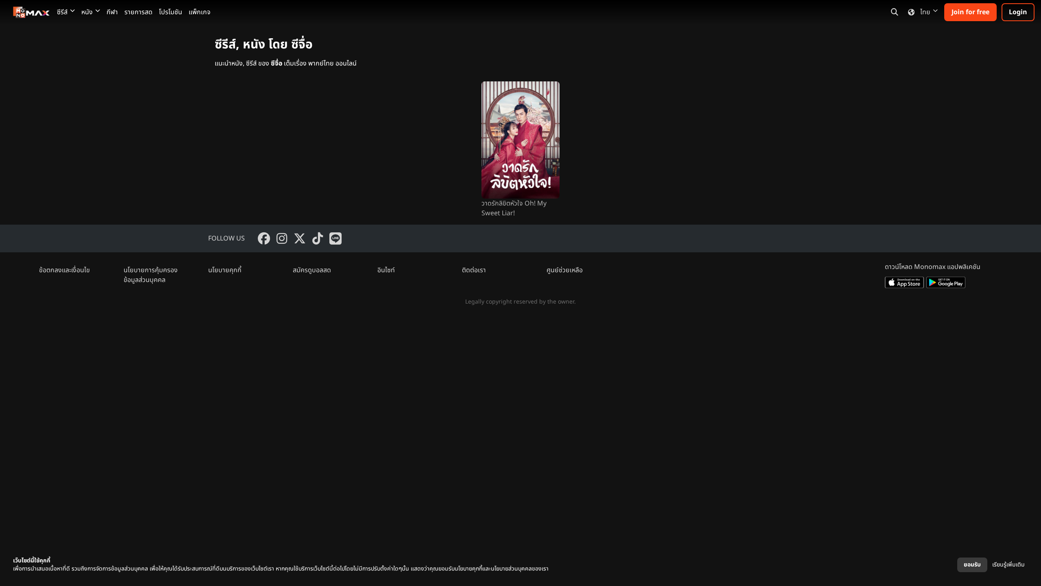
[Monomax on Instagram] (282, 238)
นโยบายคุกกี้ (225, 270)
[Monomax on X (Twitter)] (300, 238)
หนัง (87, 12)
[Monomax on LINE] (335, 238)
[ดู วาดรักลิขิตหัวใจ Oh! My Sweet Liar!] (520, 140)
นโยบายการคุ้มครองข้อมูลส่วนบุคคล (151, 275)
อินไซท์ (386, 270)
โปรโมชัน (170, 12)
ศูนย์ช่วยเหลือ (565, 270)
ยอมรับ (972, 564)
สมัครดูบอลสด (312, 270)
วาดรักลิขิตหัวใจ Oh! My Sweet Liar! (514, 208)
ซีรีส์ (62, 12)
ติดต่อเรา (474, 270)
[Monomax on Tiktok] (317, 238)
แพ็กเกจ (200, 12)
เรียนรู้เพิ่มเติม (1008, 564)
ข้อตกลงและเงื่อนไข (64, 270)
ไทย (925, 12)
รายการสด (138, 12)
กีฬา (112, 12)
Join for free (970, 12)
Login (1018, 12)
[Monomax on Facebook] (264, 238)
